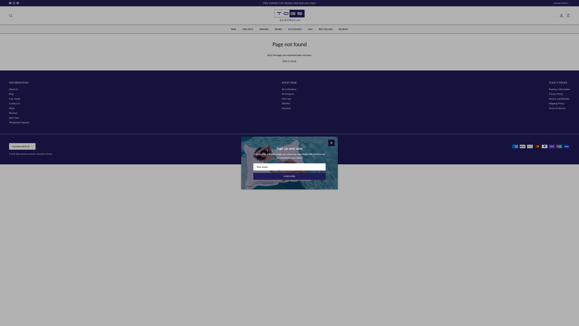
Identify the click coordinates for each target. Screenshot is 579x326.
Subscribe (289, 176)
